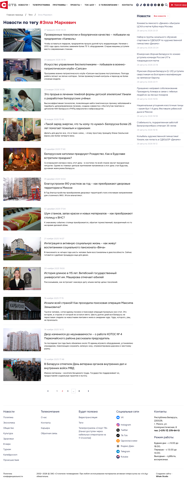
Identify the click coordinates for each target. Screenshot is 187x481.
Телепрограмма (41, 5)
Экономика (9, 422)
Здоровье (8, 438)
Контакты (127, 5)
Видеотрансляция (88, 417)
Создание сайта (163, 473)
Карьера (45, 428)
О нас (44, 417)
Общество (8, 428)
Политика (8, 417)
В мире (7, 444)
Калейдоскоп (10, 454)
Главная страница (15, 15)
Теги (30, 15)
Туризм (7, 449)
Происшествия (11, 460)
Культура (8, 433)
